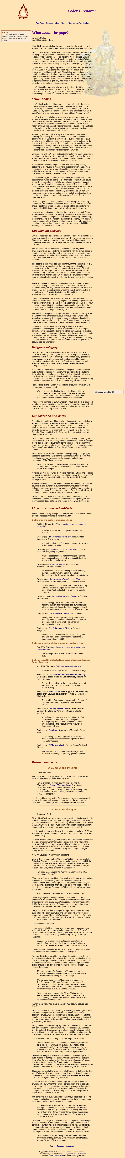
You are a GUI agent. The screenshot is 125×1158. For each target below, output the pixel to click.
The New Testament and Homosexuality (67, 675)
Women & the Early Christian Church (66, 579)
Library (58, 23)
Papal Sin (53, 730)
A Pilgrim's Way (56, 745)
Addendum (84, 23)
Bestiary (60, 1146)
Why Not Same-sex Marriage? (69, 666)
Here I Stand (54, 692)
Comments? (70, 1146)
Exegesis (49, 23)
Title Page (40, 23)
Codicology (74, 23)
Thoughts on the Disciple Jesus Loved (66, 549)
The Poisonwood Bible (59, 628)
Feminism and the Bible (60, 537)
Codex (65, 23)
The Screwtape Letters (59, 613)
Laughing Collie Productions (75, 1154)
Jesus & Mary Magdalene (61, 785)
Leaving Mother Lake (58, 709)
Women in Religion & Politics (64, 596)
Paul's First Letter (57, 564)
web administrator (57, 1156)
